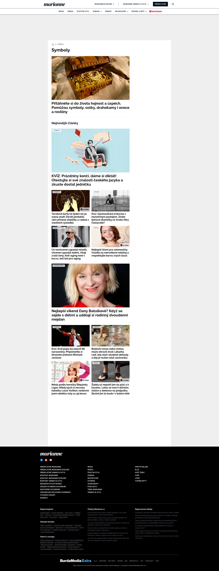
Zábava (96, 11)
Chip (137, 475)
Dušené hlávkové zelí (46, 540)
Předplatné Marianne (50, 467)
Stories (91, 481)
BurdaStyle (133, 561)
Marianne (102, 561)
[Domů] (56, 4)
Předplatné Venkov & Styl (53, 472)
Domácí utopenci (73, 547)
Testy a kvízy (69, 512)
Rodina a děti (138, 11)
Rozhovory (120, 11)
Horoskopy (93, 484)
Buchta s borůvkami (60, 549)
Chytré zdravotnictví (71, 527)
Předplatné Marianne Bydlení (54, 470)
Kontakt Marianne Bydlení (53, 478)
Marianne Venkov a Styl (134, 4)
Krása (70, 11)
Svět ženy (140, 472)
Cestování (48, 515)
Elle (137, 470)
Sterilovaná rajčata (46, 544)
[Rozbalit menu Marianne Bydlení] (113, 4)
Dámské (120, 561)
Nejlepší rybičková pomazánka (56, 547)
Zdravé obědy (63, 517)
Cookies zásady (47, 495)
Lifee (137, 478)
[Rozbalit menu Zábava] (101, 11)
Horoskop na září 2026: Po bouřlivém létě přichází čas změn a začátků (157, 512)
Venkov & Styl (94, 492)
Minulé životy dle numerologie (63, 525)
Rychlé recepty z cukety (75, 549)
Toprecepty (141, 481)
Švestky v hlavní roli (61, 540)
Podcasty (92, 487)
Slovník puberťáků (57, 512)
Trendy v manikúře (46, 525)
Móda (61, 11)
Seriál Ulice (59, 527)
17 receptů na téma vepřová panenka (66, 542)
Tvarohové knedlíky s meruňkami (64, 544)
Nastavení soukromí (50, 489)
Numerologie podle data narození (63, 515)
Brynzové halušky (46, 549)
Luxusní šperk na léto (47, 532)
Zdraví (108, 11)
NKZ (126, 561)
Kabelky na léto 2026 (59, 530)
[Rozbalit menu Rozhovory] (127, 11)
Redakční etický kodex (51, 484)
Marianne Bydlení (103, 4)
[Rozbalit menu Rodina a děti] (145, 11)
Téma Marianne (95, 489)
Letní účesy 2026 (73, 530)
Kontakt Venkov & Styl (51, 481)
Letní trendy (53, 517)
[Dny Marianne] (155, 11)
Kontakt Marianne (49, 475)
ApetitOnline (141, 467)
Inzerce (44, 498)
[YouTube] (50, 460)
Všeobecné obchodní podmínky (55, 492)
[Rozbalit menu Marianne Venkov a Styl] (147, 4)
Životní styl (83, 11)
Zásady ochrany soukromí (53, 487)
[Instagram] (46, 460)
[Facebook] (41, 460)
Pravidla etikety (45, 512)
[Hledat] (173, 4)
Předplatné (160, 4)
